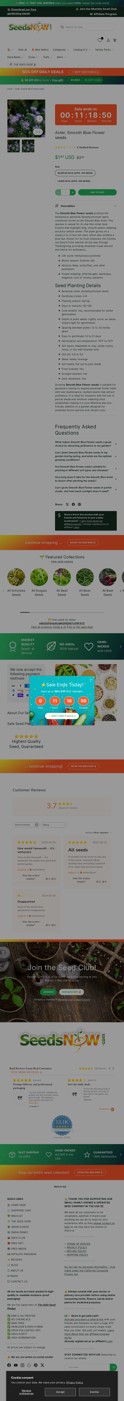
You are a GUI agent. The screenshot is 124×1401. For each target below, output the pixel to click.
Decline (94, 1391)
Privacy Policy (74, 1382)
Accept (60, 1391)
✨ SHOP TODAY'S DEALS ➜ (62, 716)
